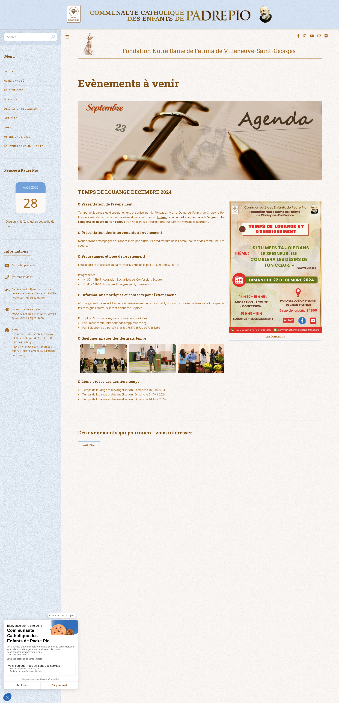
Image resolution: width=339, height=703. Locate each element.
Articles (10, 118)
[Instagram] (304, 36)
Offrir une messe (17, 136)
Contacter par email (23, 265)
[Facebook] (298, 36)
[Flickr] (326, 36)
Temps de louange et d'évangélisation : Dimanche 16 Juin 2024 (123, 390)
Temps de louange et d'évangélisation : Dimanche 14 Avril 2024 (123, 399)
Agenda (89, 445)
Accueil (10, 71)
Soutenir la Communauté (23, 146)
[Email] (319, 36)
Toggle (67, 37)
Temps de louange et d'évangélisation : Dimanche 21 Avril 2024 (123, 394)
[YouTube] (312, 36)
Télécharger (275, 336)
